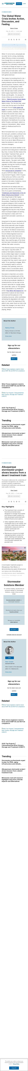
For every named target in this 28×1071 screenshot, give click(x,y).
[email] (19, 39)
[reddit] (16, 39)
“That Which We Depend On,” (15, 290)
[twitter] (14, 39)
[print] (25, 39)
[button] (3, 4)
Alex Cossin (14, 490)
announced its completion (13, 170)
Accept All (14, 1068)
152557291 (7, 547)
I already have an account (14, 634)
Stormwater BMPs (6, 11)
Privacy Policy (16, 1064)
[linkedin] (11, 39)
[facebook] (9, 39)
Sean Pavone (13, 547)
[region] (14, 1065)
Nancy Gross (14, 28)
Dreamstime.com (20, 547)
